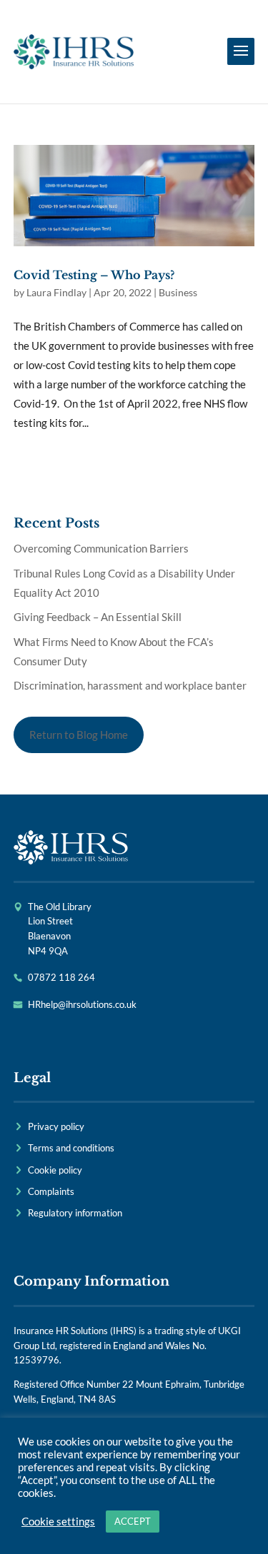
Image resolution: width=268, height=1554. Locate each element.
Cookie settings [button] (58, 1521)
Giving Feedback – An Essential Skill (98, 616)
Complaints (51, 1191)
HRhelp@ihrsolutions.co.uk (82, 1004)
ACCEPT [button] (132, 1521)
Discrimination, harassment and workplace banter (130, 685)
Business (178, 292)
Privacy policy (56, 1126)
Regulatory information (75, 1213)
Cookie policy (55, 1170)
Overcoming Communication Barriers (101, 548)
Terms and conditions (71, 1148)
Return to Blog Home (78, 734)
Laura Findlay (56, 292)
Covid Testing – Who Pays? (94, 275)
